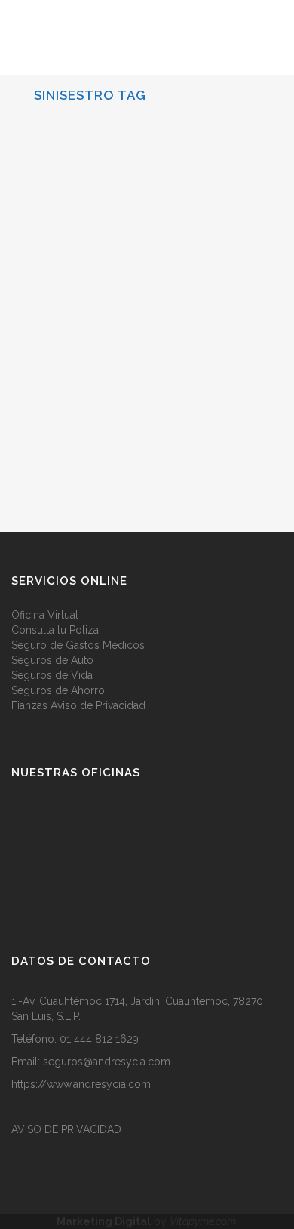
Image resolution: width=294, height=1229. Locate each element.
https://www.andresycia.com (81, 1084)
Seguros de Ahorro (58, 690)
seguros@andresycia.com (106, 1061)
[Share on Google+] (159, 444)
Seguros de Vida (52, 675)
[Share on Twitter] (143, 444)
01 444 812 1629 (99, 1039)
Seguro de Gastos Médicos (78, 645)
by (147, 1221)
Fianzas (29, 705)
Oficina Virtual (44, 615)
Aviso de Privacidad (98, 705)
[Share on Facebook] (128, 444)
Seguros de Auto (52, 660)
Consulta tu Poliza (55, 630)
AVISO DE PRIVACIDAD (66, 1129)
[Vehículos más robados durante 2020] (147, 193)
